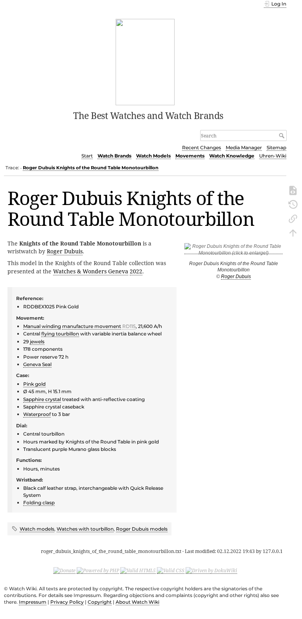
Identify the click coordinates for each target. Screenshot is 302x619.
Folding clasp (39, 502)
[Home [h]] (145, 61)
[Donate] (64, 570)
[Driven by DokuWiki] (211, 570)
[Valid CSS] (170, 570)
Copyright (100, 602)
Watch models (37, 529)
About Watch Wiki (137, 602)
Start (87, 156)
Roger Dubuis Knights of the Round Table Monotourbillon (90, 167)
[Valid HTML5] (138, 570)
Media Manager (244, 147)
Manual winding (42, 326)
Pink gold (34, 384)
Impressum (32, 602)
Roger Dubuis (236, 276)
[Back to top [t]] (293, 232)
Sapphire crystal (42, 399)
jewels (37, 341)
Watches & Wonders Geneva (90, 271)
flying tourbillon (60, 334)
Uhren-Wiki (272, 156)
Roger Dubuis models (142, 529)
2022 (136, 271)
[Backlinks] (293, 218)
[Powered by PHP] (98, 570)
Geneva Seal (37, 364)
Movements (189, 156)
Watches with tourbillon (85, 529)
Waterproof (37, 414)
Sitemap (276, 147)
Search (282, 135)
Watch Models (153, 156)
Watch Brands (114, 156)
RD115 (129, 326)
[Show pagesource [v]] (293, 190)
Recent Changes (201, 147)
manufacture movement (91, 326)
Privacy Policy (67, 602)
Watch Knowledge (231, 156)
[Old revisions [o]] (293, 204)
